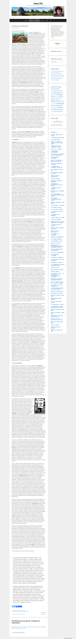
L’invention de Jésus (56, 207)
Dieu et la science (55, 243)
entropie (56, 96)
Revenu (56, 107)
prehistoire (59, 105)
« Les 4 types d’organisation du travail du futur (18, 614)
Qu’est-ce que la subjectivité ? (55, 176)
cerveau (53, 89)
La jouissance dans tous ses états (57, 76)
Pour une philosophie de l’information (57, 250)
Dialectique (57, 92)
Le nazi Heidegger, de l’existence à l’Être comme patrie (57, 195)
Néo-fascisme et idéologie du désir (57, 191)
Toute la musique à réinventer (57, 73)
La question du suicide (56, 293)
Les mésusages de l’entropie (55, 158)
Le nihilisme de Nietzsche (57, 137)
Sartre (52, 111)
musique (52, 103)
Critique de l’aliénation (57, 257)
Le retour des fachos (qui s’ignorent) (57, 260)
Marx (15, 150)
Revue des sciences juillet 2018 (57, 310)
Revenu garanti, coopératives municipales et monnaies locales (57, 246)
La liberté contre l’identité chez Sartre (56, 167)
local (56, 101)
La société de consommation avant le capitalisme (57, 155)
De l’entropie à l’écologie (57, 205)
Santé (61, 109)
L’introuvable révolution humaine (57, 75)
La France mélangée (55, 79)
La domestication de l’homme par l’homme (56, 146)
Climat (58, 89)
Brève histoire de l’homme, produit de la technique (57, 222)
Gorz (20, 611)
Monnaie (62, 101)
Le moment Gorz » (43, 614)
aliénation (14, 611)
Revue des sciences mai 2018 (56, 330)
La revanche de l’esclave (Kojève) (57, 212)
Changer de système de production (56, 181)
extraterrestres (53, 98)
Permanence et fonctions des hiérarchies (57, 316)
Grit (58, 98)
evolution (61, 96)
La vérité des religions (57, 209)
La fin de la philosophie (57, 252)
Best (13, 610)
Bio (50, 20)
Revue (60, 107)
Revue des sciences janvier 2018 (57, 296)
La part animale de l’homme (57, 217)
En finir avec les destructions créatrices (57, 319)
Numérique (60, 103)
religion (52, 107)
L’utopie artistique (56, 219)
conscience (53, 90)
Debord (17, 611)
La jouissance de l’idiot (57, 304)
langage (53, 101)
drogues (61, 92)
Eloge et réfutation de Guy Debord (57, 203)
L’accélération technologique (54, 151)
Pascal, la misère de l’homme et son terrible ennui (57, 142)
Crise (60, 91)
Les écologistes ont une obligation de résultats (57, 307)
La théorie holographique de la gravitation (57, 288)
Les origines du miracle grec (57, 170)
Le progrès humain (55, 139)
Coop (58, 90)
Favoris (16, 610)
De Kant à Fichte (55, 267)
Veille (42, 20)
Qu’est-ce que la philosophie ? (55, 231)
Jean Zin (38, 3)
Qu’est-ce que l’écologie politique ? (57, 228)
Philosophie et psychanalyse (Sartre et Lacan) (57, 184)
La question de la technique (55, 215)
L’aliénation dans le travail (56, 225)
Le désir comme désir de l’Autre (57, 135)
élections (62, 111)
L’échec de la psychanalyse (56, 78)
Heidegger (56, 99)
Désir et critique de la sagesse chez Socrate (57, 161)
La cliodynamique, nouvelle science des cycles (57, 265)
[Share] (17, 606)
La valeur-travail (55, 178)
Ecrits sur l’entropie (56, 149)
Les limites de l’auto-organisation (56, 285)
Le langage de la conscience (55, 234)
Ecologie (59, 95)
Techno (55, 111)
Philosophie (37, 20)
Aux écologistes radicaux (57, 269)
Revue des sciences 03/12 (57, 291)
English (46, 20)
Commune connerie (55, 271)
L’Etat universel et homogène (56, 327)
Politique (31, 20)
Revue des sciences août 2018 (57, 322)
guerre (60, 98)
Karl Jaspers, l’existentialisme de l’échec (56, 199)
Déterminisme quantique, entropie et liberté (57, 279)
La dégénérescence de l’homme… (56, 188)
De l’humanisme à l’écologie (55, 255)
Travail (27, 611)
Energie (53, 96)
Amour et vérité (55, 324)
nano (55, 103)
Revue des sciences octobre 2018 (57, 313)
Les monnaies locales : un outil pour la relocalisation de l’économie (57, 275)
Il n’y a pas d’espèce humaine (56, 302)
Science (26, 20)
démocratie (53, 94)
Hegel (23, 611)
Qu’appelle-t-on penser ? (57, 262)
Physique (53, 105)
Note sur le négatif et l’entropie (56, 164)
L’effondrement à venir (56, 241)
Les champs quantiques (56, 239)
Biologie (59, 87)
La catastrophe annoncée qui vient (57, 173)
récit (52, 109)
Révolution (56, 109)
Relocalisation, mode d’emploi (56, 299)
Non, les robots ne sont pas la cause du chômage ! (57, 282)
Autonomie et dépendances (57, 236)
